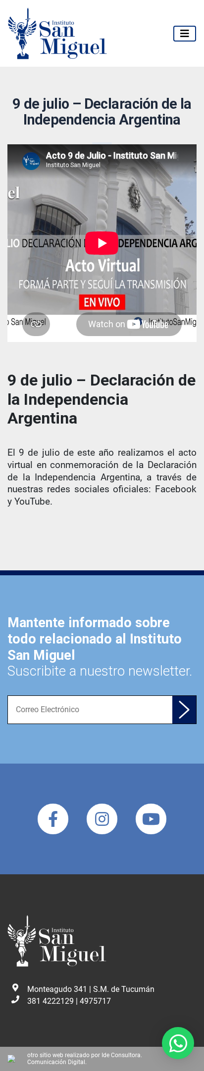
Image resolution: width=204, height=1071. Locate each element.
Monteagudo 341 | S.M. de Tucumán (90, 989)
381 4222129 (50, 1001)
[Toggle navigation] (184, 34)
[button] (178, 1043)
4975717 (95, 1001)
